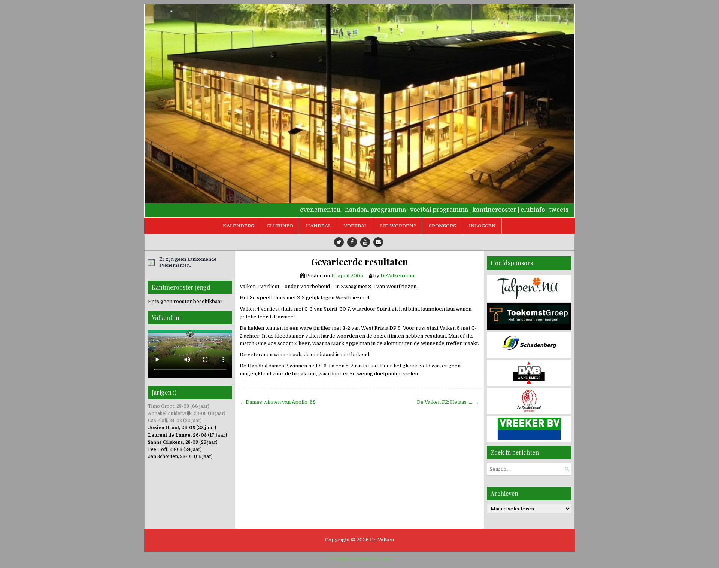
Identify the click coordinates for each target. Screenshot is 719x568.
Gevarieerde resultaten (359, 261)
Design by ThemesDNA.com (359, 558)
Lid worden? (398, 226)
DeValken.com (397, 275)
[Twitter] (339, 242)
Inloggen (482, 226)
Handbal (318, 226)
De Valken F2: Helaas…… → (448, 402)
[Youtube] (365, 242)
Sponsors (442, 226)
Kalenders (238, 226)
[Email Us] (378, 242)
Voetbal (355, 226)
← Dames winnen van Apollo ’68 (278, 402)
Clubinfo (280, 226)
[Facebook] (352, 242)
